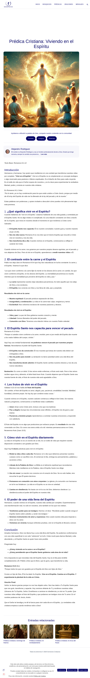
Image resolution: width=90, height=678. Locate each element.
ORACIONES (68, 4)
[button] (87, 4)
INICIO (38, 4)
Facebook (31, 138)
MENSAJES (79, 4)
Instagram (41, 138)
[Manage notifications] (3, 674)
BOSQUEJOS (47, 4)
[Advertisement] (45, 22)
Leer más (44, 154)
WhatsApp (52, 138)
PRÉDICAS (58, 4)
